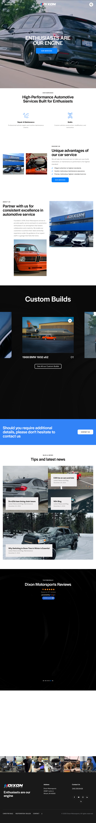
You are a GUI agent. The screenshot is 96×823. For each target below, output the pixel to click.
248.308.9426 (77, 789)
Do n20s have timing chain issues (22, 501)
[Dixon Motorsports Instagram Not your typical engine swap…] (8, 764)
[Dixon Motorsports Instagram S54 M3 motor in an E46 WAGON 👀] (56, 764)
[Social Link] (74, 797)
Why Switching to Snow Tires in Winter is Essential (29, 548)
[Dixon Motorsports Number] (91, 4)
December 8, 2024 (14, 553)
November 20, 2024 (14, 506)
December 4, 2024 (59, 506)
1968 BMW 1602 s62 (35, 357)
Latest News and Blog (15, 504)
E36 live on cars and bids (64, 478)
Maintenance (28, 504)
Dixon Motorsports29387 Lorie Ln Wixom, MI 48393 (50, 791)
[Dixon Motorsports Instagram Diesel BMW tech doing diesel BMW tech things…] (40, 764)
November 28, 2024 (60, 482)
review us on (47, 598)
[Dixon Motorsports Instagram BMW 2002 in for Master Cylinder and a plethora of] (88, 764)
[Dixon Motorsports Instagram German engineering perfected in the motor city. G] (72, 764)
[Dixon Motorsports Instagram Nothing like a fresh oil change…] (24, 764)
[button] (43, 680)
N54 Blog (57, 501)
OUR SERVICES (46, 51)
